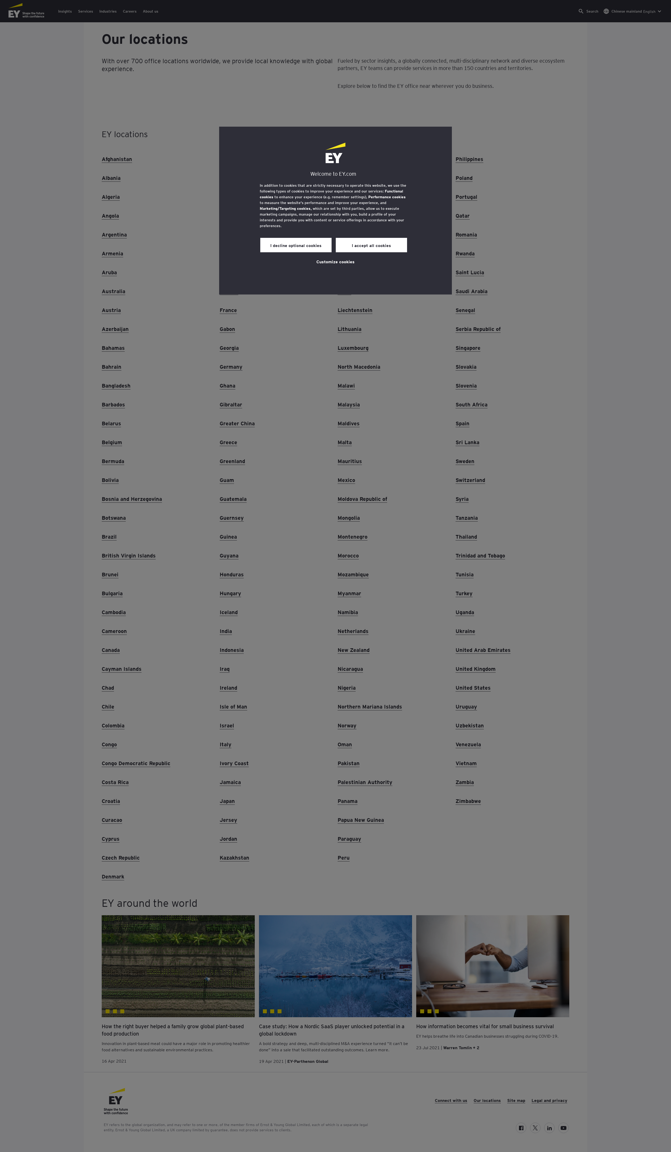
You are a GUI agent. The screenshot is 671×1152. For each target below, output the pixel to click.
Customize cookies (335, 261)
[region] (335, 210)
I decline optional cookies (296, 245)
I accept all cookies (371, 245)
